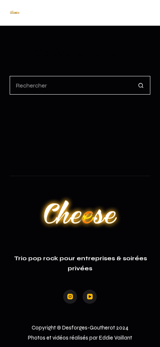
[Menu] (147, 13)
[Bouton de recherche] (141, 85)
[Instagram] (70, 297)
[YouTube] (90, 297)
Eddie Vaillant (115, 337)
